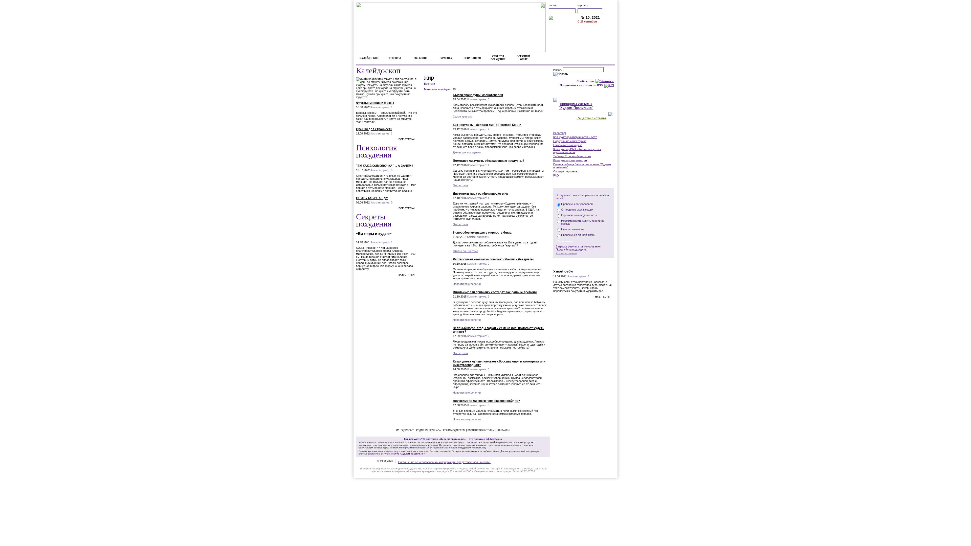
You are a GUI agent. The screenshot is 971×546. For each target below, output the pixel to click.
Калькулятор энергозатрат (570, 160)
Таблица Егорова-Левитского (572, 156)
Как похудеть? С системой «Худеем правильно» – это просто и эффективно (453, 439)
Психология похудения (376, 151)
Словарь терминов (565, 171)
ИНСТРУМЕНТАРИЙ (583, 127)
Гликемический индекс (567, 145)
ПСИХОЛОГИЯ (472, 58)
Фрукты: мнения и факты (375, 103)
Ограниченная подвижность (579, 215)
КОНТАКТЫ (596, 44)
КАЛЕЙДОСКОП (369, 58)
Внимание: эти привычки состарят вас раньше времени (495, 292)
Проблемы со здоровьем (577, 204)
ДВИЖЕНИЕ (420, 58)
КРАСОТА (446, 58)
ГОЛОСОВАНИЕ (584, 183)
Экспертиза (460, 185)
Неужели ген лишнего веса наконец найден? (486, 401)
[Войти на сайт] (609, 10)
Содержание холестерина (569, 141)
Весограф (559, 132)
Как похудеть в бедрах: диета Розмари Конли (487, 125)
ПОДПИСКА (596, 28)
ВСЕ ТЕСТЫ (602, 296)
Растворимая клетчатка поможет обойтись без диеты (493, 259)
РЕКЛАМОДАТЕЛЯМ (596, 39)
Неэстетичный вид (573, 229)
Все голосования (566, 253)
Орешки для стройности (374, 129)
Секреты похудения (373, 220)
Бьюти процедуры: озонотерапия (478, 95)
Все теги (429, 83)
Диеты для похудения (467, 152)
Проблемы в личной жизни (578, 234)
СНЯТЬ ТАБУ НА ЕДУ (372, 198)
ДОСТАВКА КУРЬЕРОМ (596, 34)
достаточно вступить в (396, 453)
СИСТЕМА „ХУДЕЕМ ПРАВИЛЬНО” (583, 92)
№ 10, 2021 (590, 17)
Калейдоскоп (378, 70)
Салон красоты (462, 116)
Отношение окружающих (577, 209)
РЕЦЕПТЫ (395, 58)
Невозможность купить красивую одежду (582, 222)
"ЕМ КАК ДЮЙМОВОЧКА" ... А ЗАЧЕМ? (384, 166)
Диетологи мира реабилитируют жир (480, 193)
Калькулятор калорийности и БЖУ (575, 137)
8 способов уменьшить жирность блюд (482, 232)
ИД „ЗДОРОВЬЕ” (405, 430)
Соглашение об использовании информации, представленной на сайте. (444, 462)
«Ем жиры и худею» (374, 234)
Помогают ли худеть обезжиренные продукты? (488, 161)
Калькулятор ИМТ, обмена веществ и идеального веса (577, 151)
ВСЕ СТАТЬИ (406, 139)
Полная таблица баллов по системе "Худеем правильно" (582, 166)
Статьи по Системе (465, 251)
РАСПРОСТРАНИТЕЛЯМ (481, 430)
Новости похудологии (467, 283)
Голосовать (565, 241)
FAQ (556, 175)
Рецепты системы (591, 118)
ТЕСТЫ (584, 263)
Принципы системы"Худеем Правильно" (576, 106)
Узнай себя (563, 271)
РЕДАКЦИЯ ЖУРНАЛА (428, 430)
